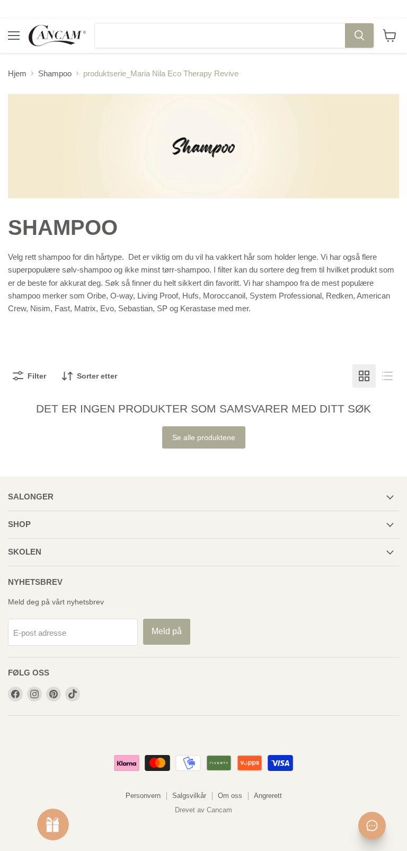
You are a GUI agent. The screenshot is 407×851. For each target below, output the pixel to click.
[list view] (387, 376)
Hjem (17, 73)
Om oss (230, 796)
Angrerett (268, 796)
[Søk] (359, 35)
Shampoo (55, 73)
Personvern (143, 796)
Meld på (167, 631)
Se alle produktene (203, 437)
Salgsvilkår (189, 796)
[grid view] (364, 376)
